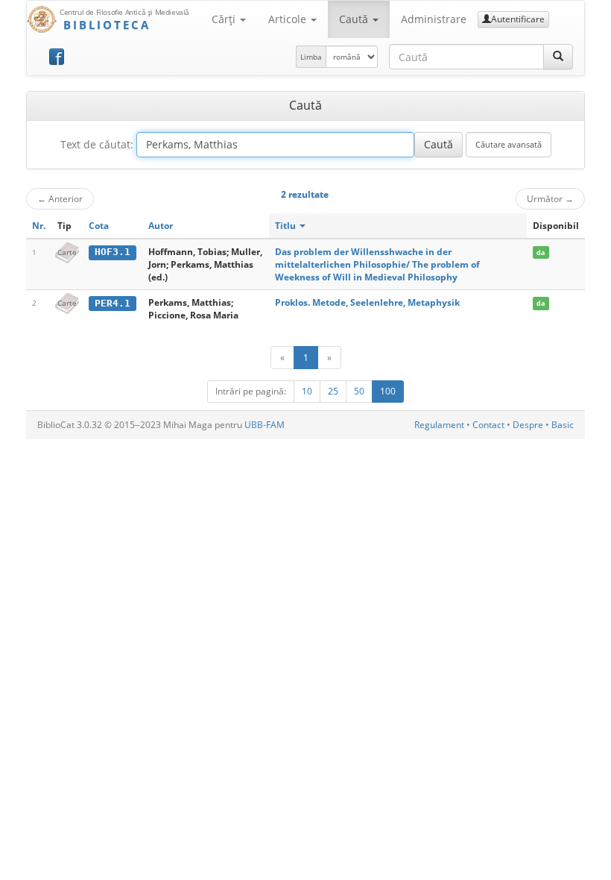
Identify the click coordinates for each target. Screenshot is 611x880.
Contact (488, 424)
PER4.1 (112, 303)
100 (388, 391)
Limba (311, 56)
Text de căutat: (96, 144)
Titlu (286, 225)
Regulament (439, 424)
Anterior (60, 198)
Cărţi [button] (225, 19)
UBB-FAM (264, 424)
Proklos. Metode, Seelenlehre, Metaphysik (367, 302)
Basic (562, 424)
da (540, 252)
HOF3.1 (112, 251)
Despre (528, 424)
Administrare (433, 19)
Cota (99, 225)
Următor (550, 198)
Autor (160, 225)
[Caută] (558, 56)
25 (333, 391)
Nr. (38, 225)
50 (359, 391)
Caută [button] (355, 19)
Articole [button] (288, 19)
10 (307, 391)
